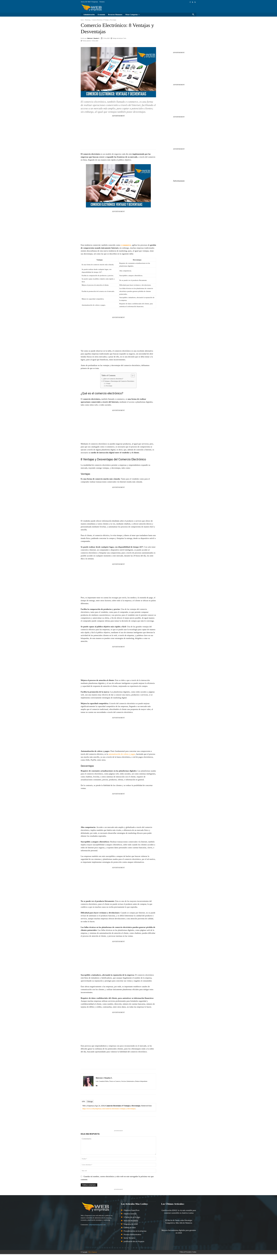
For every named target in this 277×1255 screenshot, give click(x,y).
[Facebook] (190, 2)
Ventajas (108, 383)
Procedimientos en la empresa (135, 1231)
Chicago (90, 1101)
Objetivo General (130, 1214)
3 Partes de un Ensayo (132, 1217)
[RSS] (192, 2)
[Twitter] (195, 2)
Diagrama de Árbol (131, 1224)
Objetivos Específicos (131, 1210)
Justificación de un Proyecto (134, 1241)
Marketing (87, 20)
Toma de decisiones (131, 1221)
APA (83, 1101)
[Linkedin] (96, 1085)
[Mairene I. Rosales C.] (88, 1081)
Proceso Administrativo (132, 1234)
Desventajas (109, 386)
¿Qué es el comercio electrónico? (113, 379)
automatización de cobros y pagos (122, 754)
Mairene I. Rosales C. (93, 38)
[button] (193, 15)
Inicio (82, 20)
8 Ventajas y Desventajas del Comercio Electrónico (118, 381)
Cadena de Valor (130, 1227)
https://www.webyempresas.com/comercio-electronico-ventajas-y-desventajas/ (109, 1109)
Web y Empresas (92, 1252)
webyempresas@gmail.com (97, 1224)
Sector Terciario (129, 1238)
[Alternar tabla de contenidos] (131, 375)
